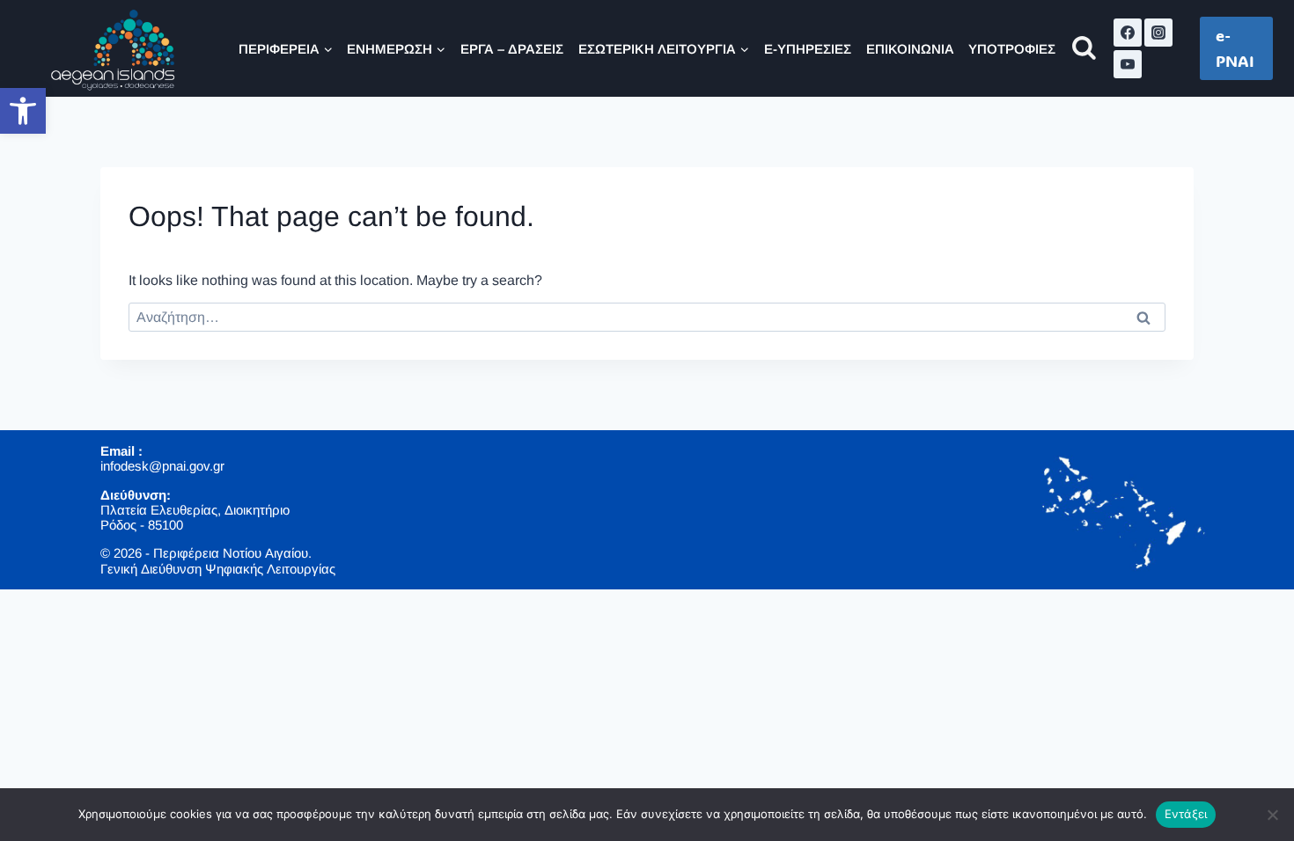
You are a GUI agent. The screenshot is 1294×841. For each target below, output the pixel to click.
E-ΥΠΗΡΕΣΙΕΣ (807, 48)
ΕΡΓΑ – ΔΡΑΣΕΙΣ (511, 48)
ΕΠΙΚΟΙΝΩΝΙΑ (910, 48)
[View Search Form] (1084, 48)
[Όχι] (1272, 814)
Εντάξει (1186, 814)
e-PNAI (1235, 48)
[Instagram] (1158, 32)
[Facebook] (1128, 32)
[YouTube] (1128, 64)
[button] (23, 111)
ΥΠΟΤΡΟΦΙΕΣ (1011, 48)
